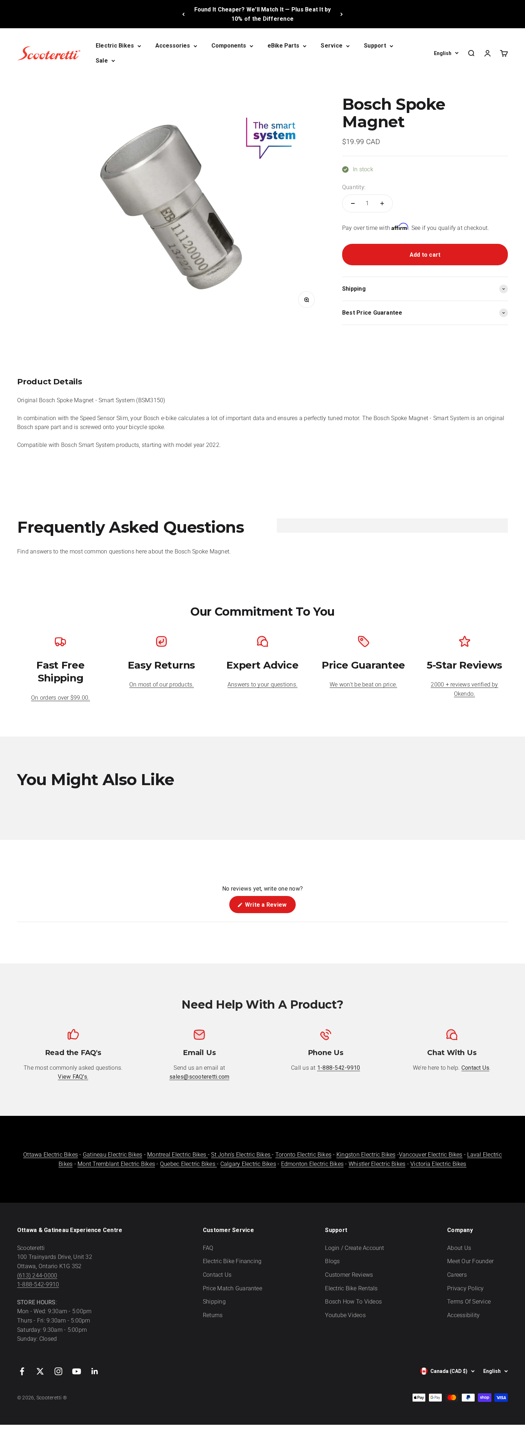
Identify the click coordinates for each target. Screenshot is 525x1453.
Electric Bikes (115, 46)
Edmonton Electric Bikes (312, 1164)
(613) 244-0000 (37, 1275)
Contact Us (217, 1274)
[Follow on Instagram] (58, 1371)
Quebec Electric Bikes (188, 1164)
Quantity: (353, 187)
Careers (457, 1274)
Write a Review (270, 907)
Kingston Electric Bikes (366, 1154)
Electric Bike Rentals (351, 1288)
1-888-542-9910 (38, 1284)
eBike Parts (283, 46)
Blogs (332, 1261)
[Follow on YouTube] (76, 1371)
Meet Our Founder (470, 1261)
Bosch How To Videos (353, 1301)
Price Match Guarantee (232, 1288)
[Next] (341, 14)
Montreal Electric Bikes (177, 1154)
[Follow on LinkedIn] (95, 1371)
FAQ (208, 1248)
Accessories (172, 46)
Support (375, 46)
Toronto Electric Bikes (303, 1154)
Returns (213, 1315)
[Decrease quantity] (352, 203)
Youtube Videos (345, 1315)
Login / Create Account (354, 1248)
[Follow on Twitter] (40, 1371)
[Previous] (183, 14)
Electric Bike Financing (232, 1261)
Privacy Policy (465, 1288)
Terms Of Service (469, 1301)
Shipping (214, 1301)
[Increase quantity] (382, 203)
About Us (459, 1248)
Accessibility (463, 1315)
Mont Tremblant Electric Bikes (116, 1164)
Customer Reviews (349, 1274)
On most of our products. (161, 684)
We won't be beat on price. (363, 684)
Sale (102, 60)
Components (228, 46)
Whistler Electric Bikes (377, 1164)
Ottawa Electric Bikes (50, 1154)
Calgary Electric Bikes (248, 1164)
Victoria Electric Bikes (438, 1164)
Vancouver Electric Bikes (430, 1154)
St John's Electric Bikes (241, 1154)
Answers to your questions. (263, 684)
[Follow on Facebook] (22, 1371)
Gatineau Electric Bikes (112, 1154)
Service (331, 46)
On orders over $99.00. (60, 697)
